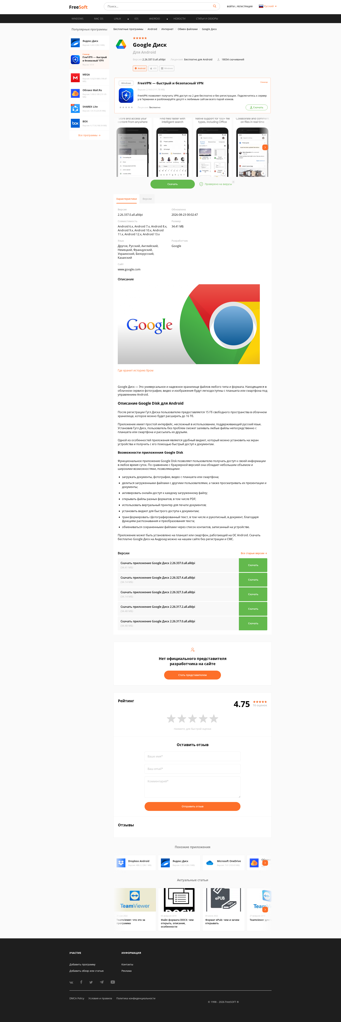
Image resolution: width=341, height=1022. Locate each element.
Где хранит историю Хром (135, 370)
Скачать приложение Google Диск (158, 563)
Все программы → (89, 135)
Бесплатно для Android (198, 59)
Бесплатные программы (128, 29)
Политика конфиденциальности (135, 998)
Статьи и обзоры (207, 18)
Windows (168, 68)
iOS (154, 68)
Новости (179, 18)
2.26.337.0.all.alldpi (149, 59)
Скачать (172, 184)
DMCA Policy (76, 998)
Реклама (126, 970)
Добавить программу (82, 964)
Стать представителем (192, 675)
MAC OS (98, 18)
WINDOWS (77, 18)
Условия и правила (100, 998)
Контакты (127, 964)
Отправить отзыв (192, 806)
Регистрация (245, 6)
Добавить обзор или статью (86, 970)
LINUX (117, 18)
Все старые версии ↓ (254, 553)
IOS (136, 18)
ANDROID (154, 18)
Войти (231, 6)
